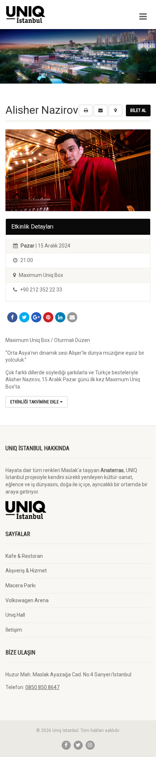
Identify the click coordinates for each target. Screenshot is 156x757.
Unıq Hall (15, 615)
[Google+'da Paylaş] (36, 317)
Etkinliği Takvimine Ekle (35, 401)
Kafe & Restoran (24, 556)
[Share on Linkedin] (60, 317)
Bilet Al (138, 110)
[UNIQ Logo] (52, 14)
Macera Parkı (20, 585)
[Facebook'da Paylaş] (12, 317)
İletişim (13, 630)
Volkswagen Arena (27, 600)
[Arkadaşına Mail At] (72, 317)
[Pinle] (48, 317)
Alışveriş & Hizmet (26, 570)
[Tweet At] (24, 317)
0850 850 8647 (42, 687)
